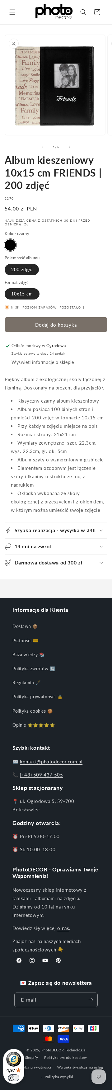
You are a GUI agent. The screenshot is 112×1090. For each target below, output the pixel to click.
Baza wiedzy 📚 (28, 654)
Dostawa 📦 (25, 626)
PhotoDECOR (52, 1050)
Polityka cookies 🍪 (32, 711)
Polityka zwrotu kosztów (65, 1057)
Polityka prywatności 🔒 (37, 696)
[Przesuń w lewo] (42, 147)
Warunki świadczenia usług (80, 1067)
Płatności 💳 (25, 640)
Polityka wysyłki (59, 1077)
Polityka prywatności (33, 1067)
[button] (12, 12)
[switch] (13, 1077)
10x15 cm (22, 293)
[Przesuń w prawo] (70, 147)
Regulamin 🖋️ (26, 682)
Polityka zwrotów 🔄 (33, 668)
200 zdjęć (21, 269)
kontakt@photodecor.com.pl (51, 761)
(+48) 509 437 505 (41, 774)
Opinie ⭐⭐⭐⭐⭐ (33, 725)
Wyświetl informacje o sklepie (43, 362)
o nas (63, 928)
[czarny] (10, 245)
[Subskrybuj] (90, 1000)
